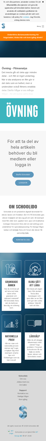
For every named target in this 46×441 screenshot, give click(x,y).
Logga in (23, 183)
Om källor (23, 385)
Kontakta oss (23, 240)
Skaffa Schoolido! (23, 175)
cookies (26, 17)
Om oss (23, 379)
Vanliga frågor (23, 396)
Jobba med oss (23, 382)
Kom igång (23, 399)
